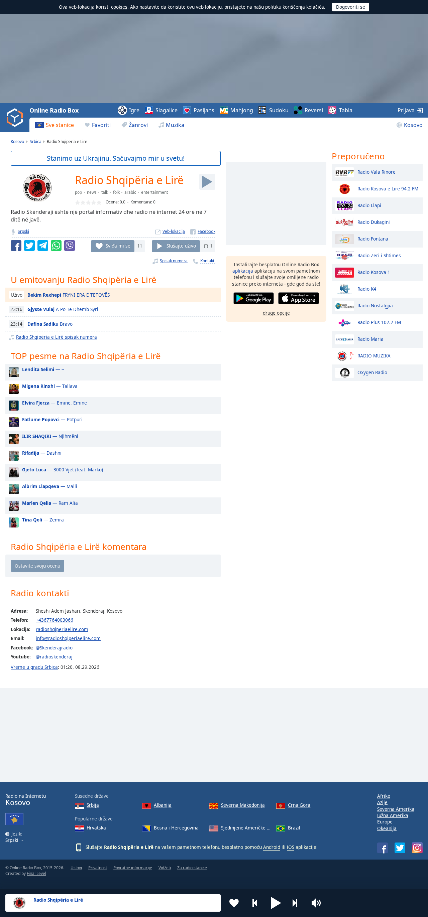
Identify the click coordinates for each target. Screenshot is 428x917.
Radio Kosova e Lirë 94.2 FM (387, 188)
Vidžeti (164, 868)
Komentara (140, 202)
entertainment (154, 192)
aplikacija (242, 271)
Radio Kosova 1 (373, 272)
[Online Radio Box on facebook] (382, 848)
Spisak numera (174, 261)
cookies (119, 7)
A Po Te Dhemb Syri (62, 309)
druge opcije (276, 313)
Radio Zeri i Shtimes (379, 255)
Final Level (36, 873)
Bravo (50, 324)
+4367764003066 (54, 620)
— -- (43, 369)
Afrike (383, 796)
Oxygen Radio (372, 372)
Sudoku (279, 110)
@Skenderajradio (54, 647)
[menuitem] (54, 125)
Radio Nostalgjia (375, 305)
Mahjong (241, 110)
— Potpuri (52, 419)
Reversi (314, 110)
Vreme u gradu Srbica (34, 667)
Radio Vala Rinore (376, 171)
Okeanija (387, 828)
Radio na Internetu (25, 800)
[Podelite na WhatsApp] (56, 245)
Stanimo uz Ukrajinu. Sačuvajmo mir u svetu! (116, 158)
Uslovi (76, 868)
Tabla (345, 110)
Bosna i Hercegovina (176, 827)
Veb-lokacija (174, 231)
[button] (276, 903)
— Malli (49, 486)
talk (104, 192)
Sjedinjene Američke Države (246, 827)
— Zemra (43, 519)
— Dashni (42, 453)
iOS (290, 847)
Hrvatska (96, 827)
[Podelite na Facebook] (16, 245)
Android (271, 847)
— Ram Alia (50, 503)
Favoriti (101, 125)
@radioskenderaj (54, 656)
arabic (130, 192)
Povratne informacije (132, 868)
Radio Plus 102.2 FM (379, 322)
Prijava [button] (406, 110)
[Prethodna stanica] (255, 903)
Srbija (93, 805)
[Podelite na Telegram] (42, 245)
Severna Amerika (395, 809)
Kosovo (413, 125)
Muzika (175, 125)
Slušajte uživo (181, 246)
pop (78, 192)
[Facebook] (202, 231)
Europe (385, 821)
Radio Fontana (372, 238)
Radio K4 (366, 288)
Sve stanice (60, 125)
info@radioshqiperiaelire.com (68, 638)
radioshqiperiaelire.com (62, 629)
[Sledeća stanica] (297, 903)
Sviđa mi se (118, 246)
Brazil (294, 827)
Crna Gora (299, 805)
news (92, 192)
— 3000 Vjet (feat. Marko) (62, 469)
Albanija (163, 805)
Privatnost (97, 868)
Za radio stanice (192, 868)
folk (116, 192)
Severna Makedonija (243, 805)
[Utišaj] (318, 903)
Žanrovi (138, 125)
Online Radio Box (53, 110)
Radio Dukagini (373, 221)
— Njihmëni (50, 436)
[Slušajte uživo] (207, 182)
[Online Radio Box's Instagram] (417, 847)
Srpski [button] (11, 840)
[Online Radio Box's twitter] (400, 848)
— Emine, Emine (54, 403)
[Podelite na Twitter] (29, 245)
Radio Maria (370, 338)
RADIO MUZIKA (374, 355)
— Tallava (50, 386)
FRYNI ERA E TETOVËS (68, 295)
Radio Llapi (369, 205)
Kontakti (207, 261)
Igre (134, 110)
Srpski (23, 231)
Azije (382, 802)
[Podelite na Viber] (69, 245)
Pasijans (204, 110)
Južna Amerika (392, 815)
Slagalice (166, 110)
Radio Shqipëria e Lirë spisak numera (56, 337)
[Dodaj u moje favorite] (234, 903)
